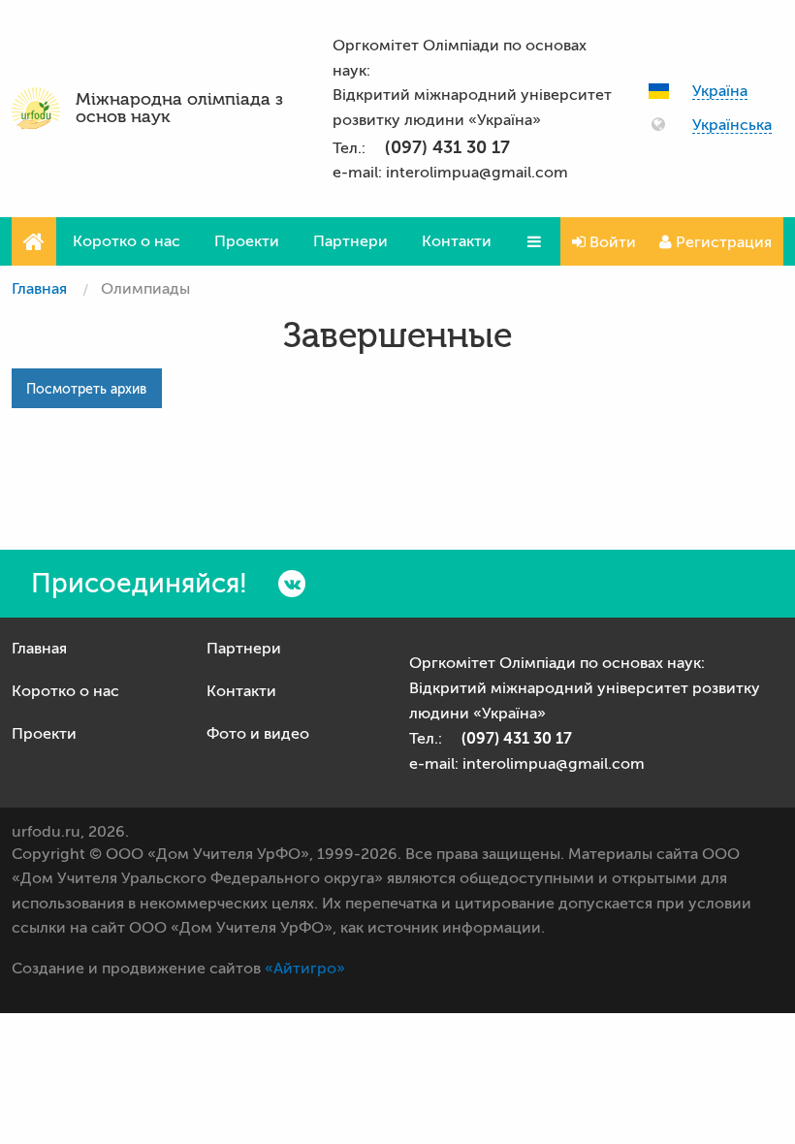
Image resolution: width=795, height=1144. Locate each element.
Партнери (350, 241)
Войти (611, 242)
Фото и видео (258, 734)
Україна (719, 91)
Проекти (246, 241)
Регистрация (722, 242)
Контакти (457, 241)
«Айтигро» (305, 968)
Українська (732, 125)
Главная (39, 289)
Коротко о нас (126, 241)
